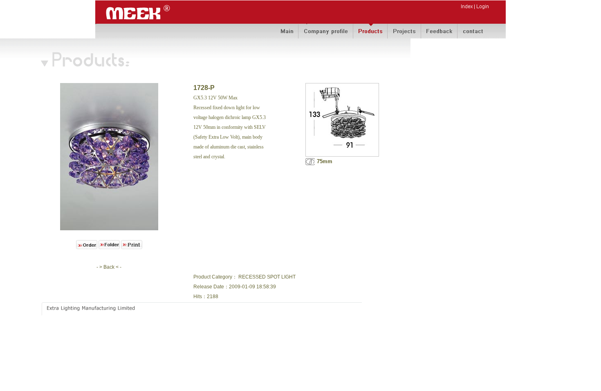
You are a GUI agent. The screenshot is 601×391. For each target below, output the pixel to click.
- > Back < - (108, 267)
